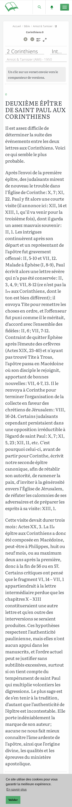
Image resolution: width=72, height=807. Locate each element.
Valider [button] (13, 799)
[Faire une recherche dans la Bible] (39, 7)
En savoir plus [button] (16, 789)
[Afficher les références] (38, 41)
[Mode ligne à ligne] (44, 41)
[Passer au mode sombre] (51, 7)
